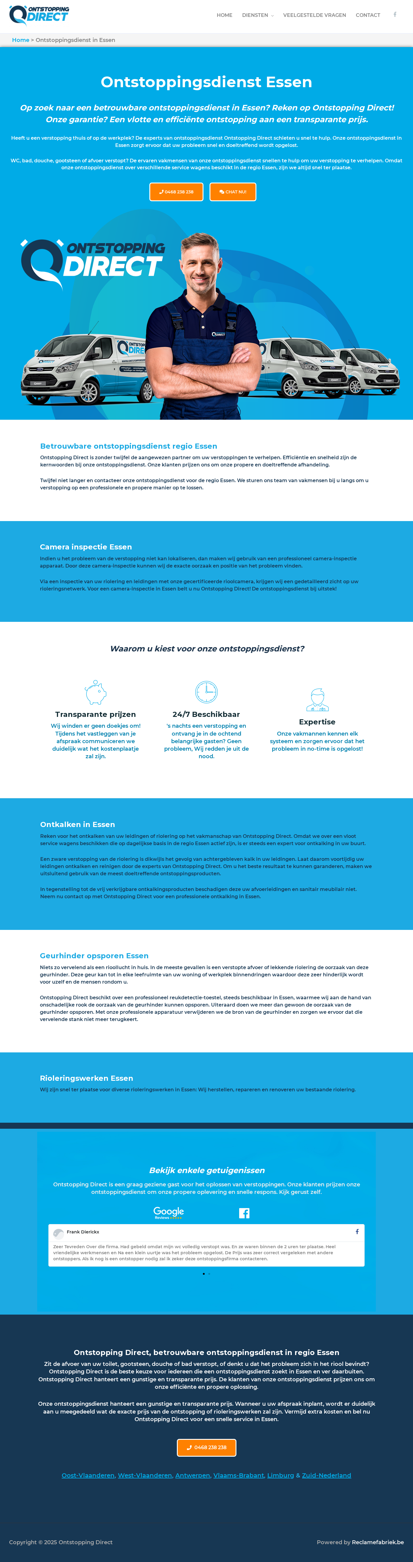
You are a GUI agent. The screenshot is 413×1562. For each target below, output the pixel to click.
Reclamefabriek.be (378, 1542)
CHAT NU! (235, 192)
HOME (225, 15)
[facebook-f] (395, 14)
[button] (204, 1274)
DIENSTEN (255, 15)
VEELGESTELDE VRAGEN (314, 15)
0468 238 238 (178, 192)
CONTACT (368, 15)
